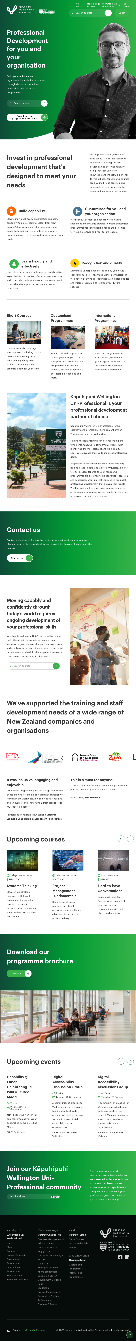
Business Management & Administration (51, 1241)
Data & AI (43, 1264)
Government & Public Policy (49, 1282)
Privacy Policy (14, 1275)
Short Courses (76, 1239)
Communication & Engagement (48, 1249)
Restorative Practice (48, 1296)
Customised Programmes (13, 1261)
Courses (91, 6)
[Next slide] (130, 839)
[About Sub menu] (84, 5)
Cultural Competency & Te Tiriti (50, 1258)
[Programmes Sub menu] (120, 5)
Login (122, 13)
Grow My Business (35, 1330)
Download (16, 973)
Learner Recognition (17, 1255)
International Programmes (13, 1269)
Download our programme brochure (24, 117)
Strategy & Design (47, 1304)
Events (126, 6)
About (79, 6)
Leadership (44, 1288)
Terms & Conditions (17, 1279)
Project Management (49, 1292)
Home (10, 1243)
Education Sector (47, 1276)
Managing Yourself (48, 1268)
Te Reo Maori (45, 1300)
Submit (55, 1197)
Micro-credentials (47, 1272)
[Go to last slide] (121, 839)
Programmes (108, 6)
